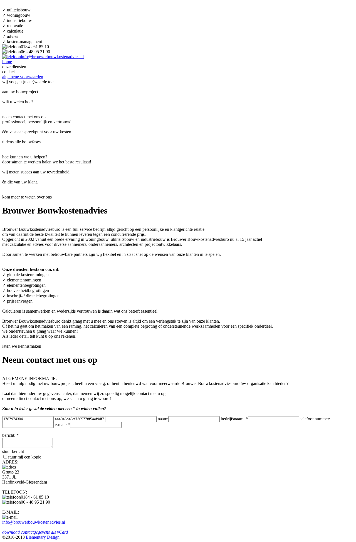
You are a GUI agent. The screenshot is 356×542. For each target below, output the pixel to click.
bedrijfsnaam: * (234, 418)
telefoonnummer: (315, 418)
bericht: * (10, 435)
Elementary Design (43, 537)
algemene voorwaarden (22, 76)
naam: (163, 418)
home (7, 61)
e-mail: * (62, 424)
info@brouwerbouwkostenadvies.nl (52, 56)
